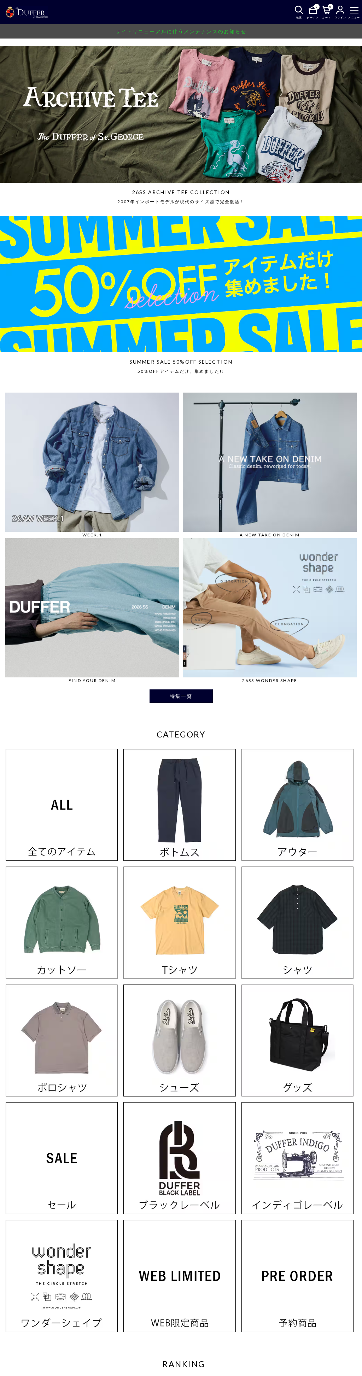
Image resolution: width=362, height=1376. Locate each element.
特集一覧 (181, 696)
